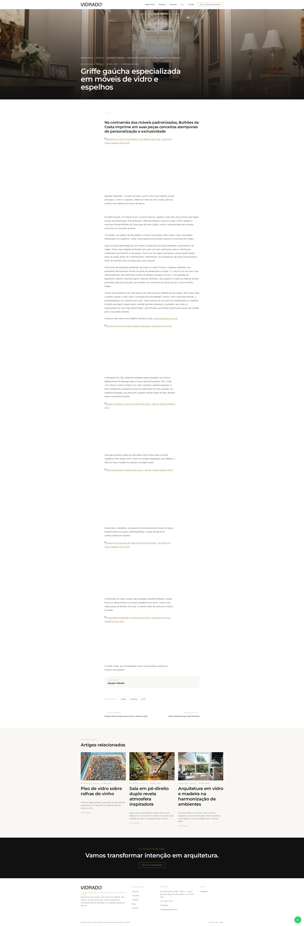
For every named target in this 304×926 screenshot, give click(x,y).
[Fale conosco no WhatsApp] (297, 919)
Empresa (173, 4)
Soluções (162, 4)
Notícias (99, 58)
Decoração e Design (115, 58)
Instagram (204, 891)
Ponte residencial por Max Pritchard (184, 716)
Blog (182, 4)
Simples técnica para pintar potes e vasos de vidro (126, 716)
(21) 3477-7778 (166, 901)
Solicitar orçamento (210, 4)
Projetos (135, 900)
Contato (191, 4)
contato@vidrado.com (168, 909)
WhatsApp (133, 699)
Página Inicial (149, 4)
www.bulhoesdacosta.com (165, 318)
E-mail (143, 699)
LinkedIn (123, 699)
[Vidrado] (92, 4)
